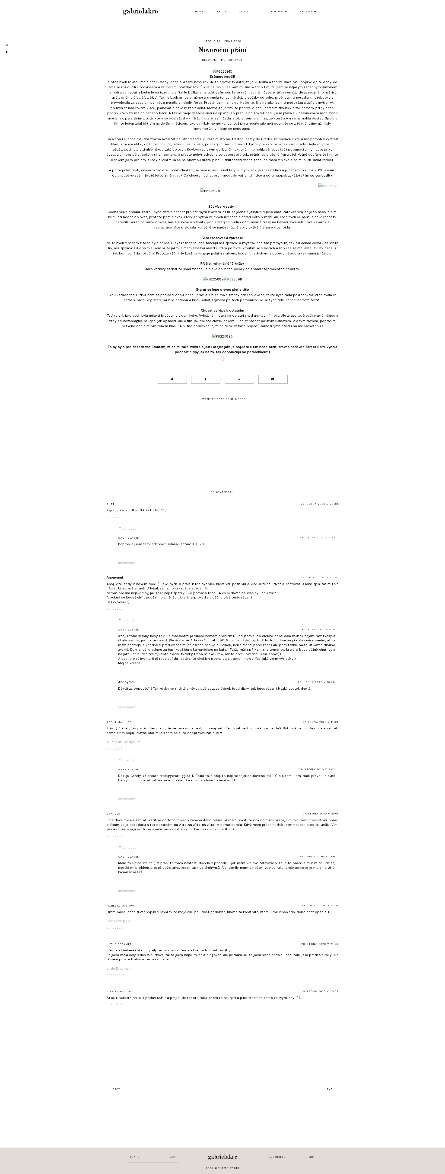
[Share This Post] (205, 379)
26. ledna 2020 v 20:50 (319, 577)
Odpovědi (130, 528)
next (328, 1089)
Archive (306, 11)
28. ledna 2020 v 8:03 (317, 769)
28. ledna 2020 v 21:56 (319, 944)
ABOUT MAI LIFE (119, 722)
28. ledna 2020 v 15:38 (316, 682)
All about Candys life (124, 742)
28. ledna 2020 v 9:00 (317, 856)
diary (206, 59)
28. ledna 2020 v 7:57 (317, 537)
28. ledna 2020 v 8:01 (317, 629)
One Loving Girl (119, 921)
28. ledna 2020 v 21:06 (320, 905)
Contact (246, 11)
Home (199, 11)
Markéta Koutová (121, 905)
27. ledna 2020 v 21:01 (320, 813)
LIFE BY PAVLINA (119, 991)
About (221, 11)
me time (219, 59)
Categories (275, 11)
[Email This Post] (273, 379)
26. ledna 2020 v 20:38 (319, 503)
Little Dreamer (119, 944)
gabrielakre (140, 11)
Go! (172, 1156)
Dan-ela (114, 813)
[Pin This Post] (239, 379)
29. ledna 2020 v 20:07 (319, 991)
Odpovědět (115, 516)
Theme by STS (228, 1168)
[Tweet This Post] (172, 379)
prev (116, 1089)
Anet (110, 504)
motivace (235, 59)
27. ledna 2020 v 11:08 (320, 722)
